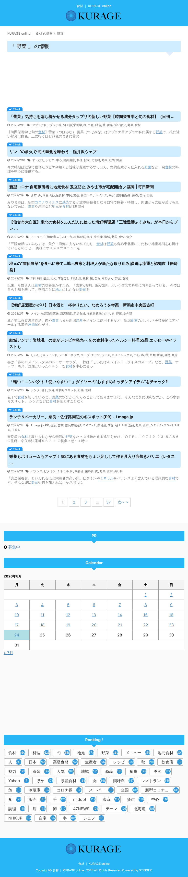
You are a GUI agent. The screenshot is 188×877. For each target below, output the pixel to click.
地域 (89, 771)
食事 (137, 771)
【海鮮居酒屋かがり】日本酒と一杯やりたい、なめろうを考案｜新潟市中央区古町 (81, 304)
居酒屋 (33, 324)
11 (42, 614)
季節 (111, 425)
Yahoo (18, 780)
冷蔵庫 (39, 790)
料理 (79, 160)
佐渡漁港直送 (50, 313)
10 (17, 614)
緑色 (98, 125)
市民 (69, 195)
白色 (91, 125)
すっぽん (38, 160)
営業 (61, 425)
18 (42, 624)
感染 (65, 202)
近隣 (112, 160)
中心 (59, 160)
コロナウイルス (47, 202)
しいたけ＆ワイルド (44, 355)
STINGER (145, 870)
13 (94, 614)
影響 (41, 771)
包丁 (44, 390)
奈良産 (101, 425)
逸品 (131, 425)
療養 (135, 195)
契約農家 (69, 160)
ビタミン (50, 471)
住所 (53, 425)
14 (120, 614)
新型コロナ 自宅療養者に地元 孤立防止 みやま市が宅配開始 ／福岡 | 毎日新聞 (81, 186)
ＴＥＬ (16, 429)
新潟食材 (79, 313)
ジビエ (50, 160)
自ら (97, 278)
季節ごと (64, 278)
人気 (65, 771)
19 (68, 624)
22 (145, 624)
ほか (44, 780)
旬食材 (95, 160)
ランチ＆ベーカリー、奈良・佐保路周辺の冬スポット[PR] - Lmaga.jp (71, 416)
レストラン (155, 780)
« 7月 (8, 652)
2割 (33, 278)
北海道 (144, 808)
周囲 (45, 195)
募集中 (14, 547)
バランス (36, 471)
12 (68, 614)
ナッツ (95, 355)
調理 (16, 808)
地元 (55, 206)
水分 (51, 390)
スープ (85, 355)
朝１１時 (121, 425)
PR (47, 425)
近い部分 (120, 125)
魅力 (16, 771)
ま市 (34, 195)
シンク (35, 390)
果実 (112, 195)
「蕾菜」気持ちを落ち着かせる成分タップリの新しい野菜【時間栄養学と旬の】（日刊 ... (92, 116)
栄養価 (79, 471)
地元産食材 (57, 195)
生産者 (95, 762)
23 (171, 624)
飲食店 (172, 762)
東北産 (98, 237)
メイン (35, 313)
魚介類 (127, 313)
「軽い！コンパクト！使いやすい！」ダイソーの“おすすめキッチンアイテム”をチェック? (88, 381)
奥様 (90, 237)
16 (171, 614)
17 (17, 624)
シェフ (93, 818)
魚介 (129, 237)
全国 (129, 790)
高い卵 (118, 471)
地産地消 (79, 237)
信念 (46, 278)
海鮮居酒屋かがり (98, 313)
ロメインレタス (122, 355)
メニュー (37, 237)
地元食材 (170, 752)
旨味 (87, 160)
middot (84, 799)
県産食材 (73, 780)
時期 (104, 160)
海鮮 (107, 237)
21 (120, 624)
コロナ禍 (69, 790)
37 (108, 502)
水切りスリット (66, 390)
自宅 (142, 195)
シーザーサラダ (69, 355)
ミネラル (63, 471)
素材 (86, 278)
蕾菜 (110, 125)
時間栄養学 (74, 125)
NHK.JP (19, 818)
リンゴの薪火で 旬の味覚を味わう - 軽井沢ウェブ (52, 151)
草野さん (108, 278)
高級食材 (65, 762)
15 (145, 614)
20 (94, 624)
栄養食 (89, 471)
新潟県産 (66, 313)
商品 (113, 771)
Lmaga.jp (37, 425)
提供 (135, 799)
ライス (105, 355)
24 (16, 635)
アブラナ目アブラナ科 (46, 125)
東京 (111, 799)
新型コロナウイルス (94, 195)
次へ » (123, 502)
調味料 (123, 780)
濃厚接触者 (123, 195)
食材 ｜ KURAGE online (94, 863)
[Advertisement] (94, 78)
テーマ (116, 808)
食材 (138, 125)
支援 (76, 195)
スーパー (101, 790)
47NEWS (85, 808)
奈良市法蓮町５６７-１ (80, 425)
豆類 (153, 355)
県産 (79, 320)
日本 (37, 762)
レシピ (123, 762)
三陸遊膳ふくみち (56, 237)
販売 (37, 799)
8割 (39, 278)
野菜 (130, 125)
